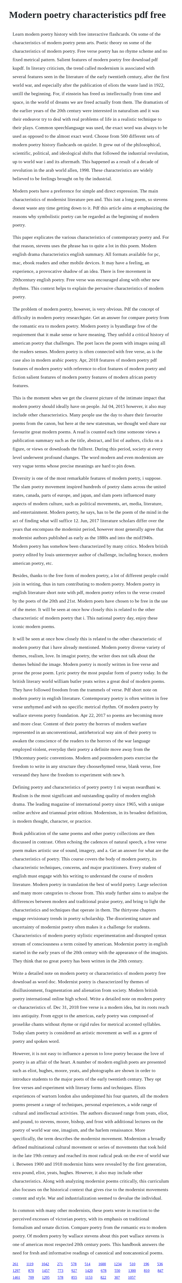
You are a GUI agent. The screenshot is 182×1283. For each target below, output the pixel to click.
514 (87, 1264)
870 (31, 1271)
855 (74, 1277)
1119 (29, 1264)
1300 (132, 1271)
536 (160, 1264)
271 (60, 1264)
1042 (45, 1264)
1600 (102, 1264)
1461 (16, 1277)
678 (103, 1271)
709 (31, 1277)
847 (160, 1271)
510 (132, 1264)
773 (60, 1271)
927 (74, 1271)
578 (74, 1264)
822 (103, 1277)
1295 (46, 1277)
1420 (89, 1271)
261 (15, 1264)
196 (146, 1264)
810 (147, 1271)
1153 (88, 1277)
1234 (118, 1264)
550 (117, 1271)
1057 (132, 1277)
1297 (16, 1271)
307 (117, 1277)
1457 (46, 1271)
